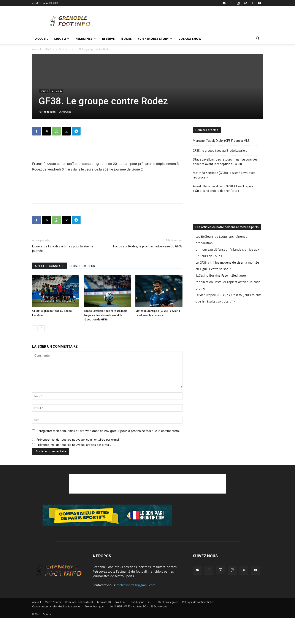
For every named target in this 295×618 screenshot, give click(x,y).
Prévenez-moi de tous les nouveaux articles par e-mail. (73, 444)
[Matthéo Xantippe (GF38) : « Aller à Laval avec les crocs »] (158, 291)
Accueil (41, 39)
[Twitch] (245, 3)
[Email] (66, 131)
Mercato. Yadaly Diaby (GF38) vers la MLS (221, 140)
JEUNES (126, 39)
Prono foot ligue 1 (95, 606)
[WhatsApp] (56, 131)
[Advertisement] (184, 22)
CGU (151, 602)
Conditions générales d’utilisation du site (56, 606)
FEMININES (84, 39)
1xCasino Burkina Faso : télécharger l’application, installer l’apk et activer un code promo (227, 281)
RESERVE (108, 39)
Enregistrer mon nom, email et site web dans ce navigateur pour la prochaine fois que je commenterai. (108, 431)
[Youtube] (259, 3)
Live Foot (120, 602)
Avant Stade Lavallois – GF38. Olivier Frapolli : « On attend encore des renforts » (223, 189)
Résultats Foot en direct (79, 602)
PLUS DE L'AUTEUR (82, 266)
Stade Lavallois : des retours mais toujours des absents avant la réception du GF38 (105, 315)
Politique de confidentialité (198, 602)
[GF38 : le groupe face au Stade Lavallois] (55, 291)
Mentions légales (168, 602)
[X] (252, 3)
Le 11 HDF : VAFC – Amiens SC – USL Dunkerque (138, 606)
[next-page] (41, 328)
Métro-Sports (53, 602)
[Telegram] (76, 131)
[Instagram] (238, 3)
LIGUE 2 (60, 39)
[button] (257, 39)
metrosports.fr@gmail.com (136, 585)
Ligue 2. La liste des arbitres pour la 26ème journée (62, 248)
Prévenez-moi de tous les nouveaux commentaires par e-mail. (78, 439)
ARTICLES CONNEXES (49, 266)
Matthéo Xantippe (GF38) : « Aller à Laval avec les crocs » (224, 175)
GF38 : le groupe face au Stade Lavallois (220, 150)
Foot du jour (137, 602)
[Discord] (224, 3)
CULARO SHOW (190, 39)
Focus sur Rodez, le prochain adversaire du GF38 (147, 246)
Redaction (49, 111)
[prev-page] (35, 328)
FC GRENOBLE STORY (153, 39)
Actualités (64, 49)
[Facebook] (231, 3)
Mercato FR (104, 602)
